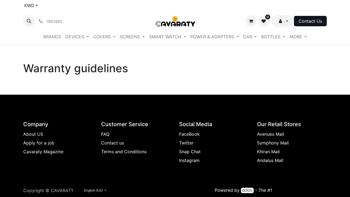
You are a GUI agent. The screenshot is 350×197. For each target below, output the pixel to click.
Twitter (186, 143)
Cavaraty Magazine (43, 151)
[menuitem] (52, 36)
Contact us (112, 143)
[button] (29, 21)
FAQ (105, 134)
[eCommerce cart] (251, 21)
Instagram (189, 160)
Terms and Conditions (124, 151)
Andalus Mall (270, 160)
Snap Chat (190, 151)
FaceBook (189, 134)
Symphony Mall (273, 143)
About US (33, 134)
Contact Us (310, 21)
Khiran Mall (268, 151)
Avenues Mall (270, 134)
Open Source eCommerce (300, 190)
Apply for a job (38, 143)
